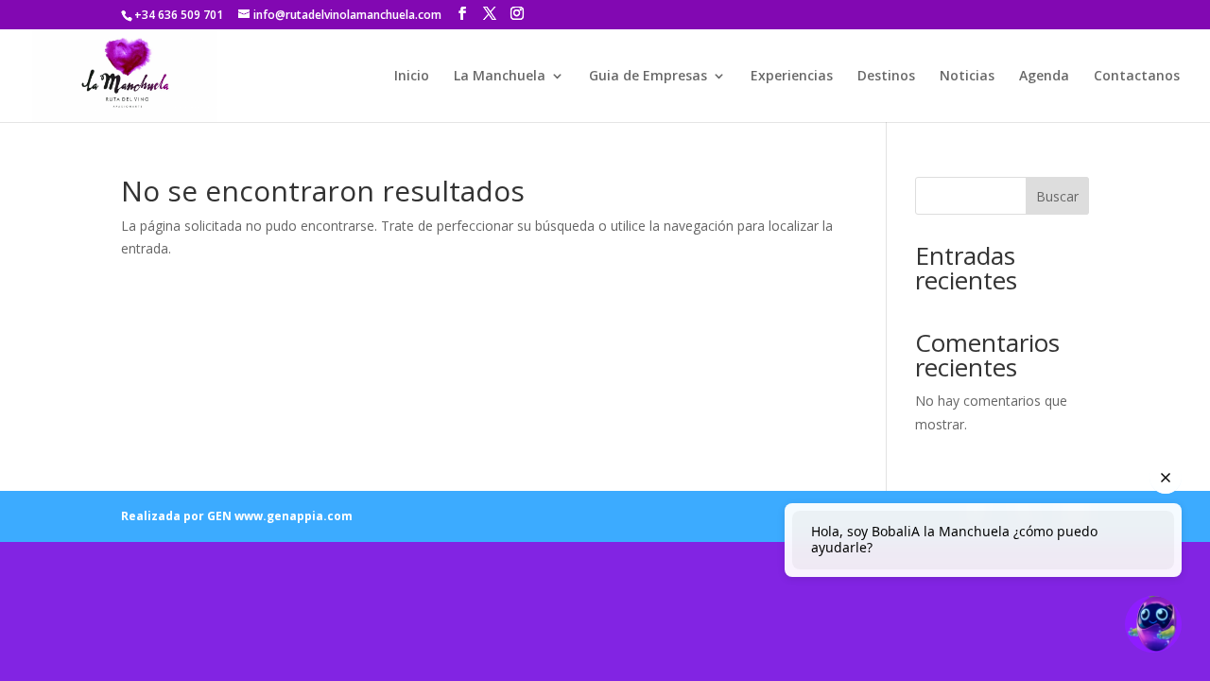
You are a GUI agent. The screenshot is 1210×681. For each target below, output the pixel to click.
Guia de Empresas (648, 76)
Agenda (1044, 76)
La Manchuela (499, 76)
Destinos (886, 76)
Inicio (411, 76)
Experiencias (792, 76)
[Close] (1166, 478)
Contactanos (1137, 76)
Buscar (1057, 196)
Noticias (967, 76)
